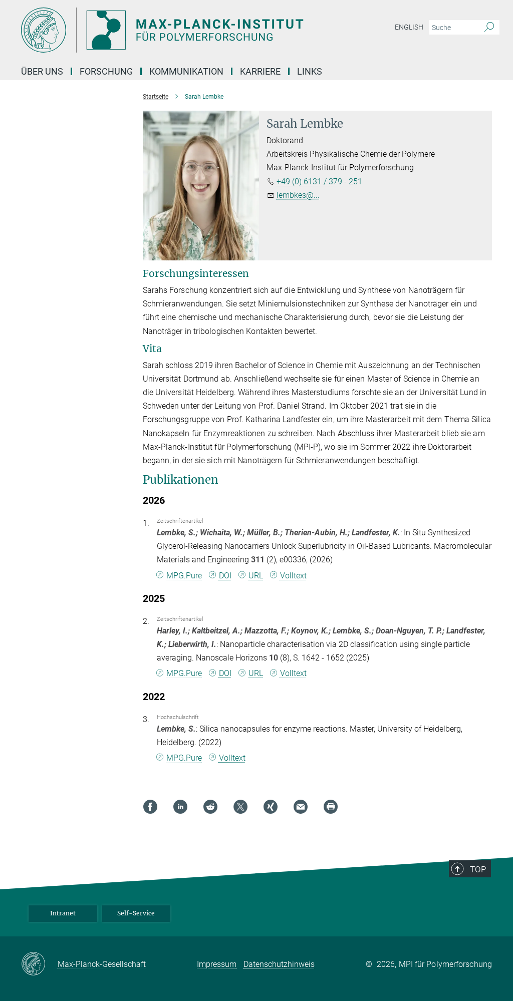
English (409, 27)
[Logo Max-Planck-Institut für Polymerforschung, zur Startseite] (209, 30)
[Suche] (489, 28)
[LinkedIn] (180, 806)
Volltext (293, 575)
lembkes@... (298, 195)
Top (478, 869)
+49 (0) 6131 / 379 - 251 (319, 181)
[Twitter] (240, 806)
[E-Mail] (300, 806)
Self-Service (136, 913)
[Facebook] (150, 806)
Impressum (216, 964)
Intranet (63, 913)
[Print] (330, 806)
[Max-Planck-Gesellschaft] (39, 964)
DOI (225, 575)
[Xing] (270, 806)
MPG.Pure (184, 575)
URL (255, 575)
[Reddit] (210, 806)
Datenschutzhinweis (279, 964)
